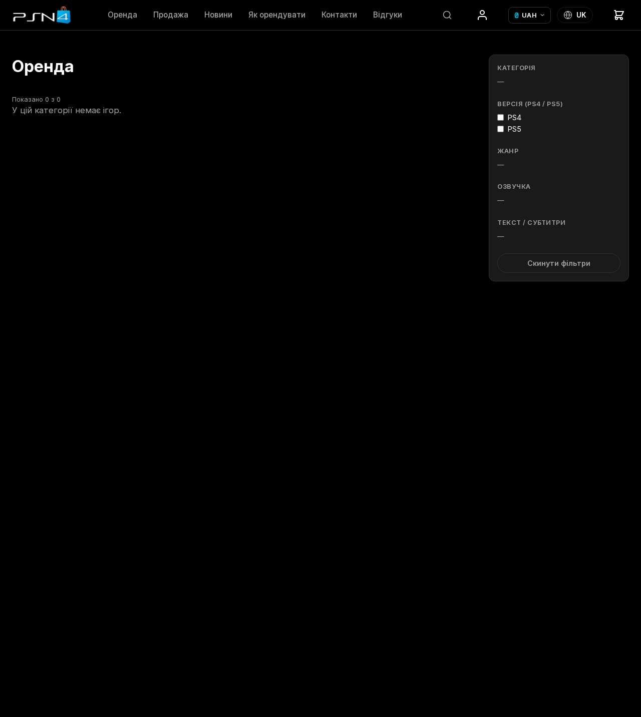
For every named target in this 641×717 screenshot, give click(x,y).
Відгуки (387, 15)
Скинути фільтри (558, 263)
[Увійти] (482, 15)
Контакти (339, 15)
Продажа (170, 15)
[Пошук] (447, 15)
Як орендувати (276, 15)
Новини (218, 15)
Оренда (122, 15)
